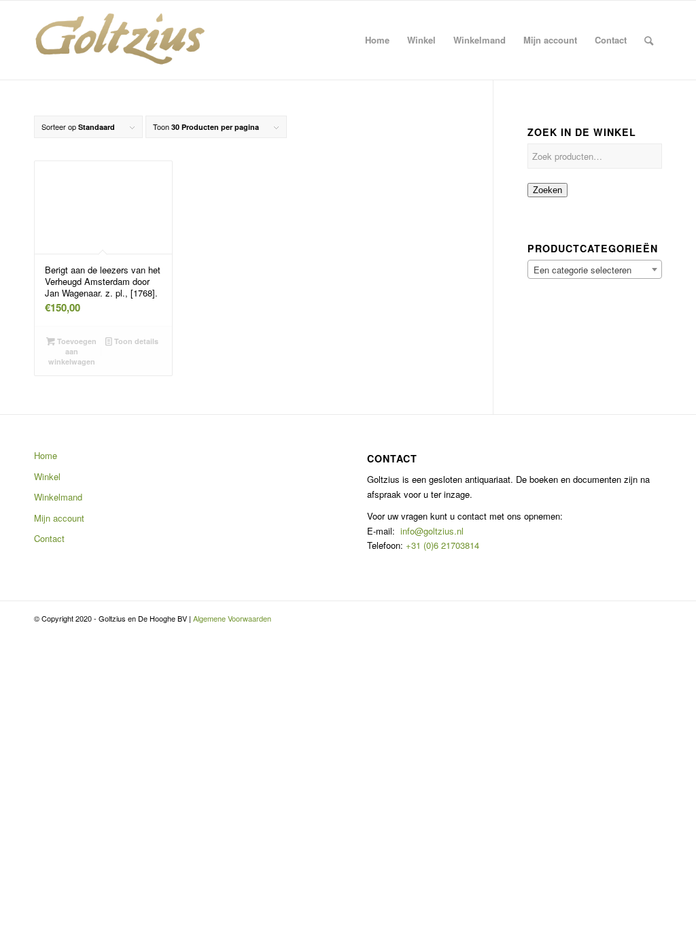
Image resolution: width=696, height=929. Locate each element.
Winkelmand (58, 496)
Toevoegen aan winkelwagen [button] (72, 351)
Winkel (47, 476)
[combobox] (594, 269)
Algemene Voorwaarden (232, 618)
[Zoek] (649, 40)
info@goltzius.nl (432, 530)
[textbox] (594, 270)
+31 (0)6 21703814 (441, 545)
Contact (49, 538)
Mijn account (59, 517)
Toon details (135, 341)
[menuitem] (377, 40)
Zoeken (547, 190)
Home (45, 455)
